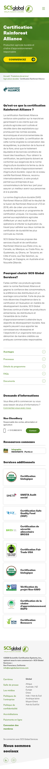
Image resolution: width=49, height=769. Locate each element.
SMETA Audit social (28, 496)
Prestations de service (19, 76)
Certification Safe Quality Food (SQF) (31, 513)
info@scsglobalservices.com (15, 668)
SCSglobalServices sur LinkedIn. (5, 760)
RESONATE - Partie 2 (22, 451)
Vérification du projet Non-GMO (30, 588)
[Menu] (42, 8)
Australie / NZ (32, 686)
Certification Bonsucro (28, 621)
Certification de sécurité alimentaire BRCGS (29, 530)
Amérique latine (32, 698)
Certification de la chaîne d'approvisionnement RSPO (33, 604)
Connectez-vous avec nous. (17, 407)
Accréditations (10, 714)
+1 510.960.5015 (14, 430)
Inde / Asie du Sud (34, 695)
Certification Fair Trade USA (30, 551)
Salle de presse (11, 684)
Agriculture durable (10, 79)
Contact (32, 430)
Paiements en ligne (12, 719)
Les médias (9, 690)
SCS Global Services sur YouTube (13, 760)
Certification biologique (28, 477)
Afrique (29, 684)
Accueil (6, 76)
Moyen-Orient (32, 701)
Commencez (17, 59)
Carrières (8, 679)
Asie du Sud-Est (32, 704)
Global (29, 678)
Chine (28, 692)
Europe (29, 689)
